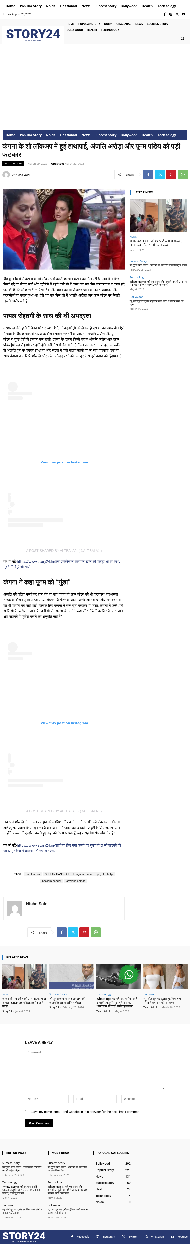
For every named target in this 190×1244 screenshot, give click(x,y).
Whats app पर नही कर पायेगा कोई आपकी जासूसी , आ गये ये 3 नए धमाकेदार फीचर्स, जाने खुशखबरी (158, 283)
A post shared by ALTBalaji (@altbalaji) (64, 551)
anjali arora (33, 874)
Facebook (83, 1236)
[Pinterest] (171, 174)
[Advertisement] (95, 93)
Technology (137, 277)
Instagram (108, 1236)
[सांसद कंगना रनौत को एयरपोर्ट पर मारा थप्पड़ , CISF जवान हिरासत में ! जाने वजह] (158, 215)
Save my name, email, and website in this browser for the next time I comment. (86, 1111)
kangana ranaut (83, 874)
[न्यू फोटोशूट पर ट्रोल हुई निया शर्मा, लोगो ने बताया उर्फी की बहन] (165, 976)
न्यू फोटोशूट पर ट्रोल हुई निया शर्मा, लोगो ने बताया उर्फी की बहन (162, 1000)
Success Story (138, 261)
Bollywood (13, 163)
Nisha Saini (22, 174)
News (133, 236)
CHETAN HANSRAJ (57, 874)
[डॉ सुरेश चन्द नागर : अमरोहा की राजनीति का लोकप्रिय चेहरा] (71, 976)
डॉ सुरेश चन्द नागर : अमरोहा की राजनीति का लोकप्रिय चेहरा (158, 265)
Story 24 (7, 1011)
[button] (182, 38)
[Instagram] (171, 14)
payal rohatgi (105, 874)
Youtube (182, 1236)
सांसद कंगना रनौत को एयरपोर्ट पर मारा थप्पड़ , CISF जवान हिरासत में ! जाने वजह (156, 243)
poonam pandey (51, 881)
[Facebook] (165, 14)
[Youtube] (183, 14)
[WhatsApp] (183, 174)
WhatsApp (157, 1236)
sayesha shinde (75, 881)
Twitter (133, 1236)
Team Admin (103, 1011)
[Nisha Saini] (6, 174)
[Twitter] (177, 14)
